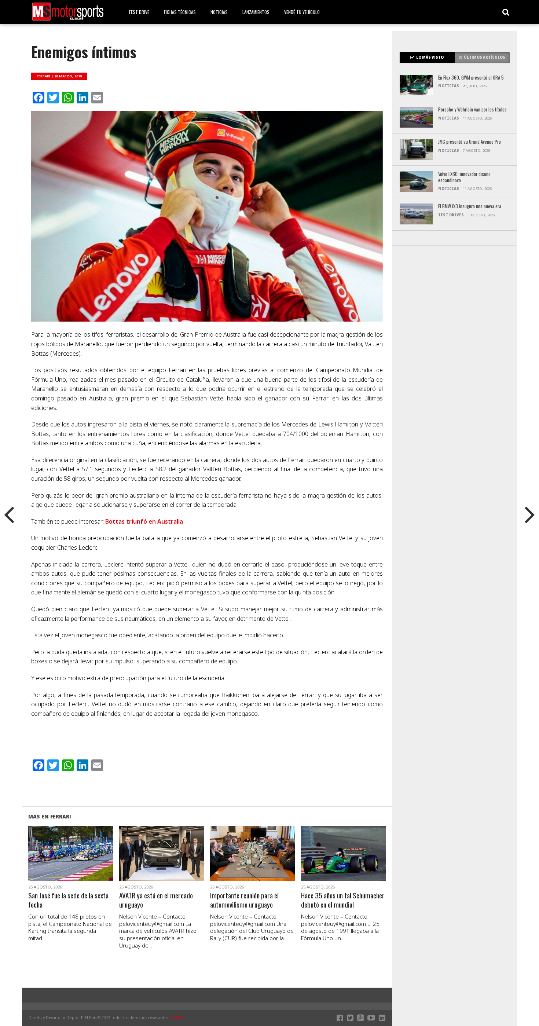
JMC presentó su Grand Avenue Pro (469, 142)
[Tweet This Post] (70, 862)
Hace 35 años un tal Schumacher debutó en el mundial (343, 900)
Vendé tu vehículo (302, 12)
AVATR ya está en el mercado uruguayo (156, 900)
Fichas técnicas (180, 12)
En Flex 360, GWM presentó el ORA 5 (471, 78)
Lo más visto (430, 57)
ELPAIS (176, 1017)
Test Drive (138, 12)
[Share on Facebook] (55, 862)
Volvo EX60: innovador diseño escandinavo (464, 177)
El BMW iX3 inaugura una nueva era (469, 207)
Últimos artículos (484, 57)
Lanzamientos (256, 12)
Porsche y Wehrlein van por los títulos (472, 110)
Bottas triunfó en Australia (144, 521)
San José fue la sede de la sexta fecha (68, 900)
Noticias (219, 12)
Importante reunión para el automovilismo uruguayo (244, 900)
